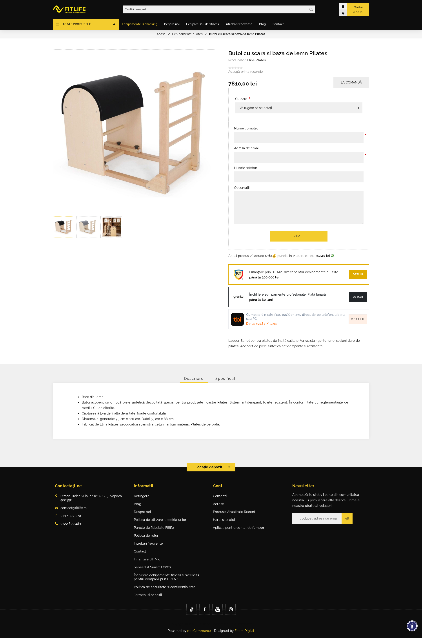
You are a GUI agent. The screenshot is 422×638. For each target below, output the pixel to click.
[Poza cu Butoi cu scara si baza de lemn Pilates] (135, 213)
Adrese (218, 504)
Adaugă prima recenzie (245, 71)
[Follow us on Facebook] (204, 609)
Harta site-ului (224, 520)
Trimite (299, 236)
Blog (137, 504)
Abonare (347, 518)
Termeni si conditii (148, 595)
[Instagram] (230, 609)
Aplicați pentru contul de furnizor (238, 528)
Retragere (141, 496)
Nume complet (246, 128)
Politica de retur (146, 536)
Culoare (241, 99)
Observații (241, 188)
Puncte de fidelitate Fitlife (154, 528)
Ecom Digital (244, 631)
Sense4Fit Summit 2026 (152, 567)
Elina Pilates (256, 60)
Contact (140, 551)
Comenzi (220, 496)
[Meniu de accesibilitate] (412, 625)
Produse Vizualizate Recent (234, 512)
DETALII (358, 296)
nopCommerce (199, 631)
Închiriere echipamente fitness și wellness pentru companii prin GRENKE (166, 577)
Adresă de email (246, 148)
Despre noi (142, 512)
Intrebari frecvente (148, 543)
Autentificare (346, 6)
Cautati (311, 9)
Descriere (194, 378)
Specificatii (226, 378)
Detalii (358, 274)
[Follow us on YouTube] (217, 609)
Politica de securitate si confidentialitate (165, 587)
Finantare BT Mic (147, 559)
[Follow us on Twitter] (191, 609)
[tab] (194, 378)
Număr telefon (245, 168)
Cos (358, 9)
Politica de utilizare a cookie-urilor (160, 520)
